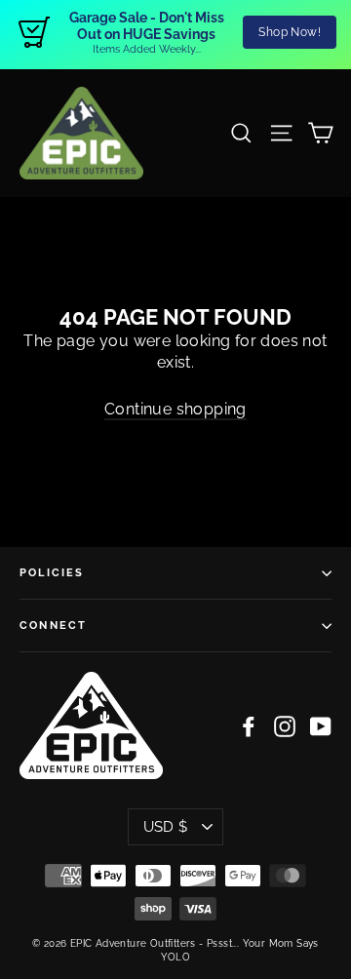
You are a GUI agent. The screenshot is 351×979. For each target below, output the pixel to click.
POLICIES (52, 573)
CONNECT (53, 625)
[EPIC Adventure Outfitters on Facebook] (248, 726)
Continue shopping (175, 409)
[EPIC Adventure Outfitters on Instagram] (284, 726)
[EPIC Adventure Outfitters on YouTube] (321, 726)
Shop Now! (289, 32)
